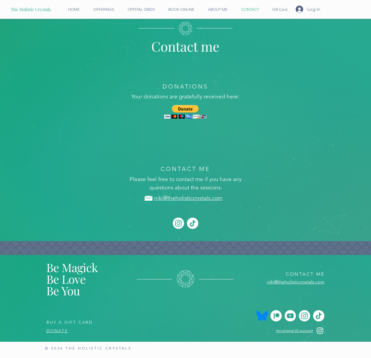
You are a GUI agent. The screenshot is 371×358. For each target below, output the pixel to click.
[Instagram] (320, 330)
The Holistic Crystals (31, 9)
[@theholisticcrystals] (290, 315)
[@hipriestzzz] (178, 223)
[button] (185, 112)
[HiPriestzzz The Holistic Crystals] (276, 315)
